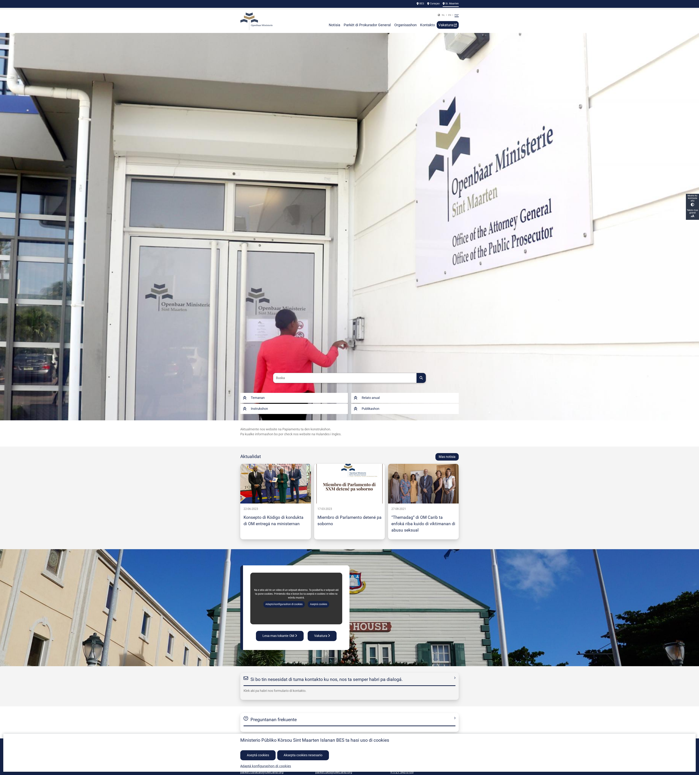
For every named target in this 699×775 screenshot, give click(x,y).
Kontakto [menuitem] (427, 25)
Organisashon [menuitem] (405, 25)
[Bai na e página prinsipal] (267, 21)
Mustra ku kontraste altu (692, 198)
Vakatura (320, 636)
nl (443, 15)
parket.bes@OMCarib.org (333, 772)
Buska (421, 378)
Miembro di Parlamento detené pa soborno (349, 520)
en (449, 15)
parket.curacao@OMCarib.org (261, 772)
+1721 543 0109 (402, 772)
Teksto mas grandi (692, 211)
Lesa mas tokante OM (278, 636)
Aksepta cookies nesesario (303, 755)
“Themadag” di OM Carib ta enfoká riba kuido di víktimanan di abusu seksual (423, 524)
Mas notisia (447, 457)
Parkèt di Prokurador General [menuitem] (367, 25)
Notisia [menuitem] (334, 25)
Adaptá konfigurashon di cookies (265, 766)
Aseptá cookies (258, 755)
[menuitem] (448, 25)
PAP (457, 15)
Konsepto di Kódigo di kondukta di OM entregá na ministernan (273, 520)
